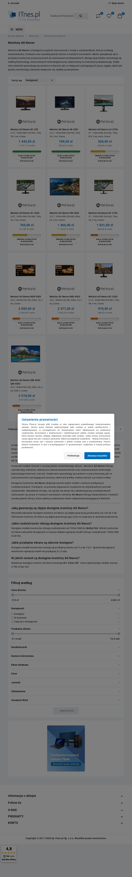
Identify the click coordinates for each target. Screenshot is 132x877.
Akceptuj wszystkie (97, 455)
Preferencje (73, 455)
